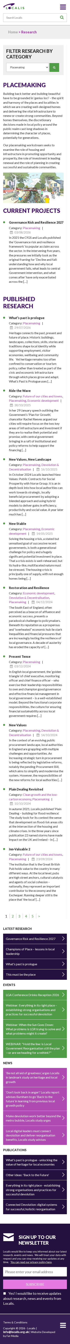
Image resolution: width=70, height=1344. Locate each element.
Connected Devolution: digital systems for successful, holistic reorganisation (31, 1207)
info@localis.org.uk (16, 1332)
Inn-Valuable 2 (19, 849)
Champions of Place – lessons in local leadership (30, 951)
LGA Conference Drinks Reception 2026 (32, 995)
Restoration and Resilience (29, 588)
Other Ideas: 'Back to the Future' (27, 1175)
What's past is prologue (21, 964)
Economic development (43, 400)
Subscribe (35, 1284)
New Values (18, 725)
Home (13, 32)
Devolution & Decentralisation (29, 597)
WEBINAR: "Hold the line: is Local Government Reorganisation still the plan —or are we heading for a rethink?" (33, 1048)
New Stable (17, 523)
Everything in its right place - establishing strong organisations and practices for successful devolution (33, 1189)
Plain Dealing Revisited (26, 789)
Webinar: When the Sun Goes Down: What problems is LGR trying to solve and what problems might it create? (33, 1029)
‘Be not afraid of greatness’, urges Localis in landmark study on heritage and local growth (33, 1077)
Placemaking (31, 228)
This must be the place (21, 974)
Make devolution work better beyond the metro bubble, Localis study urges (33, 1118)
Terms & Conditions (15, 1322)
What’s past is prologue (27, 318)
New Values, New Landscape (30, 459)
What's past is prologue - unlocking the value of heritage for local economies (31, 1162)
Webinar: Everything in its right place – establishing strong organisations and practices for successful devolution (31, 1009)
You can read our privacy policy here (31, 1262)
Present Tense (20, 656)
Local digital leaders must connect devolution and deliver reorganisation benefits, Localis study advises (30, 1135)
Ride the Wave (20, 390)
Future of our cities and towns (42, 396)
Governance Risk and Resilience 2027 (36, 222)
